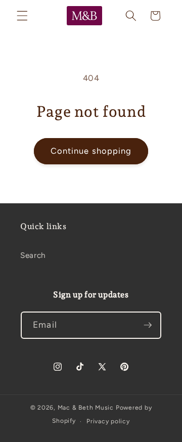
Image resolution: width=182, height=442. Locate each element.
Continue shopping (91, 151)
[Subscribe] (147, 325)
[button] (22, 16)
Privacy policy (108, 421)
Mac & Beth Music (86, 407)
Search (33, 255)
